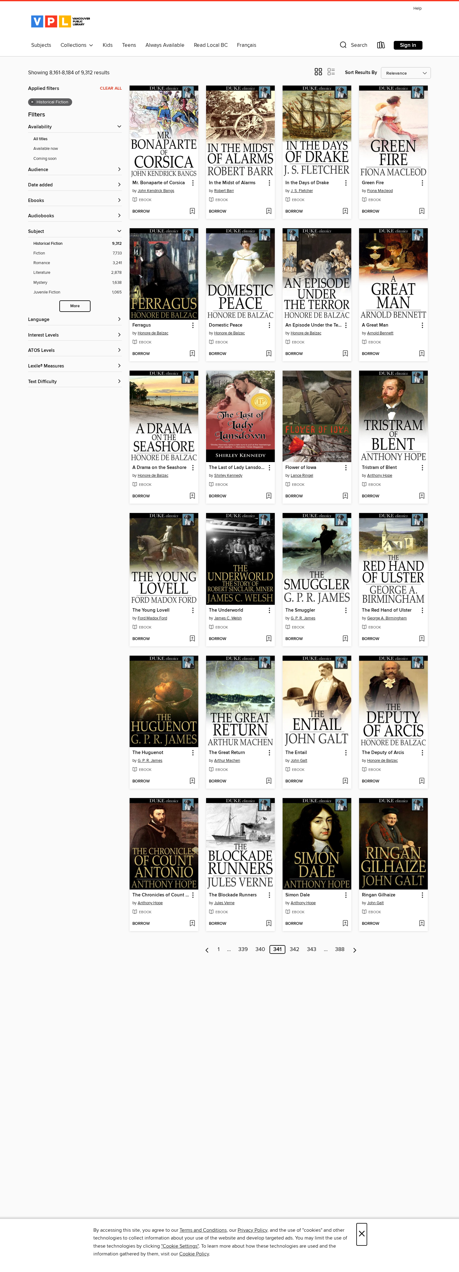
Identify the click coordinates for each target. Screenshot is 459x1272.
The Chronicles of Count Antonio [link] (161, 895)
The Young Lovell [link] (151, 610)
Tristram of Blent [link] (379, 468)
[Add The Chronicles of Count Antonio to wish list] (192, 924)
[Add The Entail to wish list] (345, 781)
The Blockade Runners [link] (233, 895)
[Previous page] (207, 949)
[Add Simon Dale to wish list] (345, 924)
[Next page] (355, 949)
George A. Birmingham (387, 618)
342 (294, 949)
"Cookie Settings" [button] (180, 1246)
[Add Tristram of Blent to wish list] (422, 496)
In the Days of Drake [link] (307, 183)
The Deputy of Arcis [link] (383, 753)
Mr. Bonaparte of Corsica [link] (158, 183)
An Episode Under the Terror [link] (314, 325)
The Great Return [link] (227, 753)
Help (417, 8)
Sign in (408, 45)
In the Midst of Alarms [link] (232, 183)
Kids (108, 45)
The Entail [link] (296, 753)
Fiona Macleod (380, 190)
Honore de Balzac (153, 333)
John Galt (299, 760)
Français (246, 45)
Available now (45, 148)
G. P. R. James (303, 618)
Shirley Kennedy (228, 475)
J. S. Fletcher (302, 190)
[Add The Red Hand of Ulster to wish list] (422, 639)
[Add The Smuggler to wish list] (345, 639)
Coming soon (45, 158)
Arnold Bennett (380, 333)
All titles (40, 139)
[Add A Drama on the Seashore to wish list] (192, 496)
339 (243, 949)
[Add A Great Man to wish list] (422, 354)
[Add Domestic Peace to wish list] (269, 354)
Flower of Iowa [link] (300, 468)
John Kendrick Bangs (156, 190)
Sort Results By (361, 73)
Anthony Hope (379, 475)
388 (339, 949)
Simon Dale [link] (297, 895)
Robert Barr (224, 190)
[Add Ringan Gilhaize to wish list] (422, 924)
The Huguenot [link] (147, 753)
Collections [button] (75, 45)
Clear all (111, 88)
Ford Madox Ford (152, 618)
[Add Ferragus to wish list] (192, 354)
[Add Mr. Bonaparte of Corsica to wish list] (192, 212)
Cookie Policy (194, 1254)
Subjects (41, 45)
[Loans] (381, 46)
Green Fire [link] (373, 183)
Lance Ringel (302, 475)
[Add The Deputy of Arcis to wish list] (422, 781)
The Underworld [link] (226, 610)
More (75, 306)
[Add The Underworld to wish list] (269, 639)
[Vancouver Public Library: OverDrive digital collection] (61, 21)
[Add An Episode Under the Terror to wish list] (345, 354)
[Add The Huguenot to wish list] (192, 781)
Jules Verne (224, 902)
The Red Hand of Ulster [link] (387, 610)
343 (311, 949)
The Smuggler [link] (300, 610)
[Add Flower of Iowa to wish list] (345, 496)
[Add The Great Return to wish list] (269, 781)
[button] (353, 46)
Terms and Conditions (203, 1230)
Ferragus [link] (141, 325)
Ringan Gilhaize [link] (378, 895)
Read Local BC (211, 45)
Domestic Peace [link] (225, 325)
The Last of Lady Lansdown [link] (237, 468)
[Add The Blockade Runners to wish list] (269, 924)
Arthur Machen (227, 760)
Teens (129, 45)
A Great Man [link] (375, 325)
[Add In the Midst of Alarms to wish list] (269, 212)
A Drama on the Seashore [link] (159, 468)
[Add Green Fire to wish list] (422, 212)
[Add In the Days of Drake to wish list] (345, 212)
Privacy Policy (252, 1230)
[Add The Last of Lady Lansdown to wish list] (269, 496)
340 (260, 949)
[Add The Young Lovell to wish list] (192, 639)
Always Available (165, 45)
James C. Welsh (228, 618)
